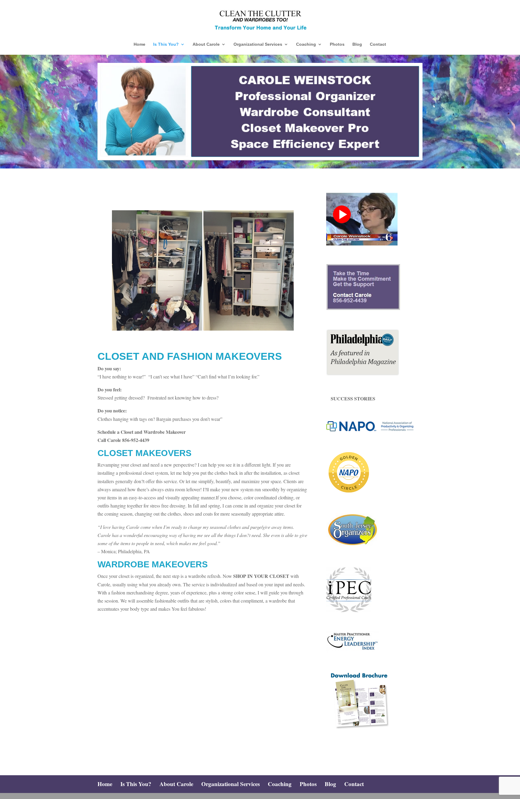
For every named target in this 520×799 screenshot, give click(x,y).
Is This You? (166, 44)
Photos (337, 44)
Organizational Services (258, 44)
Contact (378, 44)
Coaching (306, 44)
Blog (357, 44)
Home (139, 44)
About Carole (206, 44)
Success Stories (353, 398)
